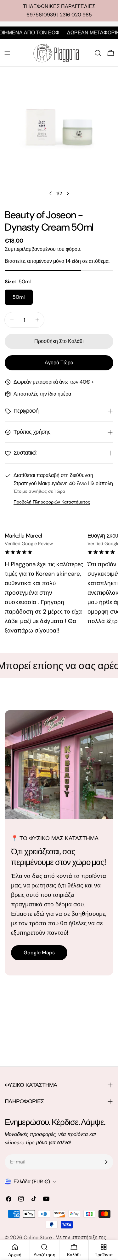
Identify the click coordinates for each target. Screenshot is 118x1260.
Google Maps (39, 952)
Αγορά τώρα (59, 362)
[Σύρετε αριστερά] (51, 193)
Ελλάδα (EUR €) (32, 1181)
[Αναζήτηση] (98, 53)
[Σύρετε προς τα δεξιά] (68, 193)
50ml (19, 297)
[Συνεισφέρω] (106, 1162)
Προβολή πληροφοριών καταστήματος (52, 502)
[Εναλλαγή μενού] (7, 53)
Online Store (38, 1237)
